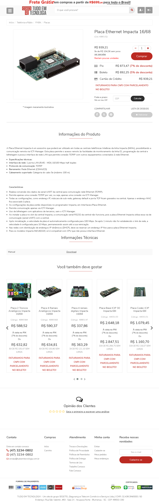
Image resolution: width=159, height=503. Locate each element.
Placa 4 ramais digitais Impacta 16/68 (79, 311)
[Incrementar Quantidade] (148, 48)
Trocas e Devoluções (78, 446)
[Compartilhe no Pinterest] (111, 114)
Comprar (141, 56)
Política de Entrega (77, 458)
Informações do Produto (79, 134)
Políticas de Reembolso (79, 454)
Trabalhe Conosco (77, 466)
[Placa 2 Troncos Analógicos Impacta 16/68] (19, 291)
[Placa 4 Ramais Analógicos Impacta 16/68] (49, 291)
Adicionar (143, 114)
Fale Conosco (75, 470)
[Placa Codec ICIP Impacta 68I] (139, 291)
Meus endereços (101, 458)
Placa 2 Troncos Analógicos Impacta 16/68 (19, 311)
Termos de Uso (75, 462)
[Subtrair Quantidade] (135, 48)
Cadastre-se (99, 450)
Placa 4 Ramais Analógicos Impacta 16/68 (49, 311)
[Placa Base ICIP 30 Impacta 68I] (109, 291)
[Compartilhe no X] (104, 114)
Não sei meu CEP (100, 100)
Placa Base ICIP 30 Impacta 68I (109, 309)
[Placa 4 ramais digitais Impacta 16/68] (79, 291)
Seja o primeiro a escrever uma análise (87, 411)
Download (71, 251)
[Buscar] (132, 10)
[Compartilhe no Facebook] (97, 114)
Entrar (97, 446)
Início (46, 446)
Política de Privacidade (79, 450)
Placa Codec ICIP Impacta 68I (139, 309)
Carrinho (48, 450)
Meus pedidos (100, 454)
